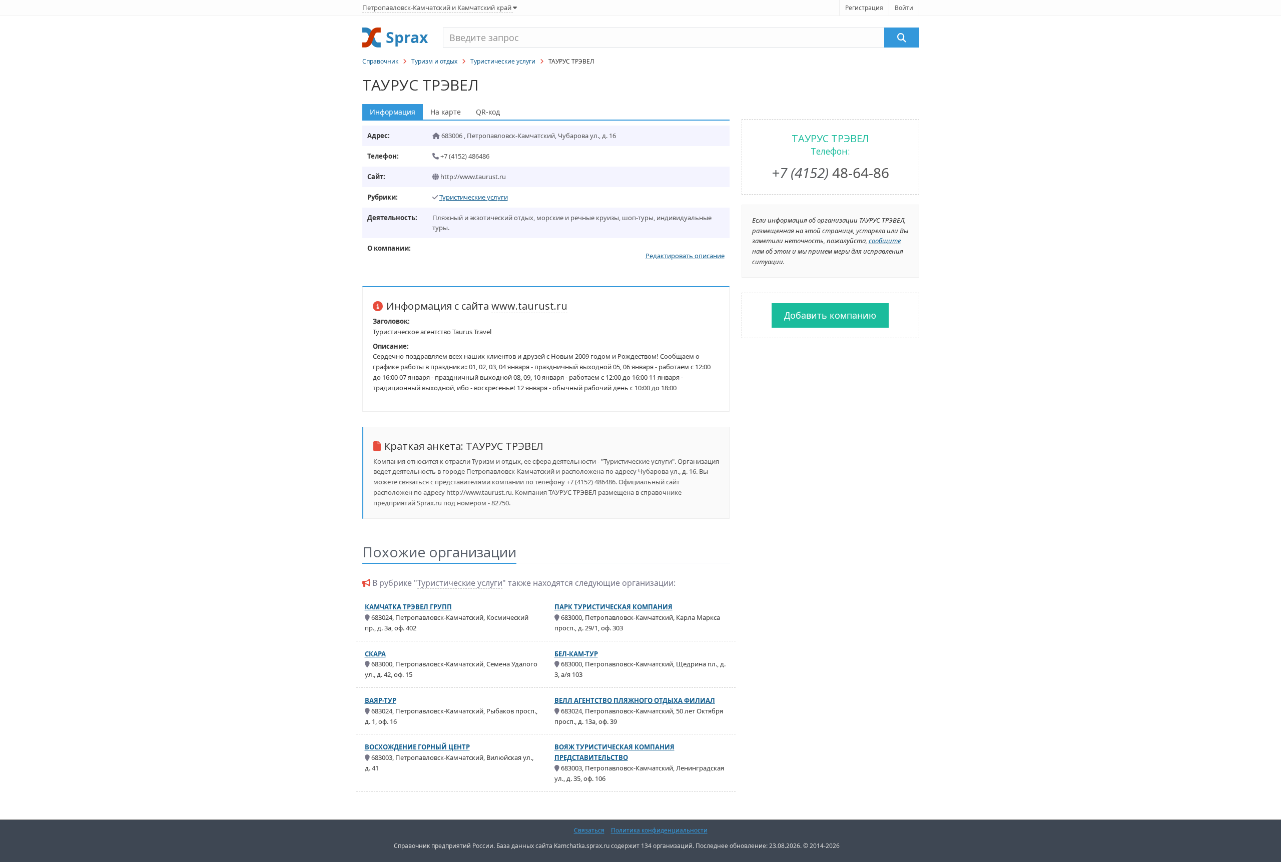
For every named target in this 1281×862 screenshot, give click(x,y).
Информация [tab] (392, 112)
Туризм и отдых (434, 61)
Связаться (589, 830)
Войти (904, 8)
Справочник (380, 61)
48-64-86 (830, 172)
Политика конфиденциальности (659, 830)
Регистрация (864, 8)
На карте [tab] (445, 112)
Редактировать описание (685, 255)
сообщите (885, 240)
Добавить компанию (830, 315)
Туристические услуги (502, 61)
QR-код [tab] (488, 112)
